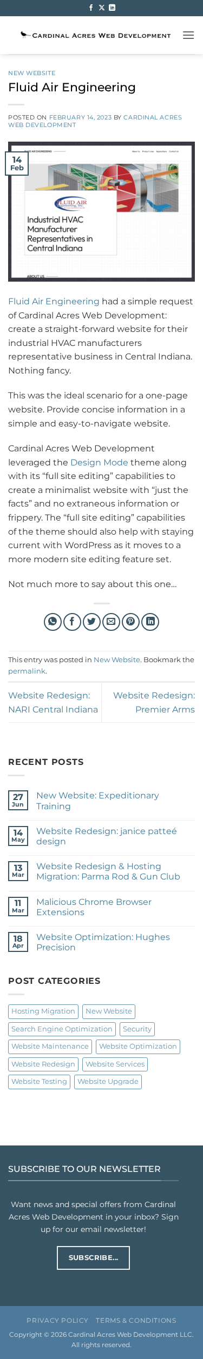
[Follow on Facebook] (91, 8)
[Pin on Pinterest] (131, 622)
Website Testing (39, 1081)
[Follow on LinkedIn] (112, 8)
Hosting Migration (43, 1011)
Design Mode (99, 462)
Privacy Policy (58, 1320)
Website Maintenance (50, 1046)
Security (137, 1029)
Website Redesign (43, 1064)
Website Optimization (138, 1046)
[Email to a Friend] (111, 622)
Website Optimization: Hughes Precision (103, 942)
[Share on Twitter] (92, 622)
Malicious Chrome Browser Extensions (94, 907)
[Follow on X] (102, 8)
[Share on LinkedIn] (150, 622)
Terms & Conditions (136, 1320)
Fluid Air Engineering (54, 301)
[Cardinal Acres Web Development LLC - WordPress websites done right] (95, 35)
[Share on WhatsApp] (53, 622)
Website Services (115, 1064)
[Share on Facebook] (72, 622)
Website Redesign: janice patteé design (106, 836)
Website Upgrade (108, 1081)
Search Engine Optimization (62, 1029)
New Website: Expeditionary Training (97, 800)
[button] (188, 35)
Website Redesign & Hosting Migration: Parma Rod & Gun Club (108, 871)
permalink (26, 671)
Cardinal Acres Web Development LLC (130, 1334)
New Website (31, 73)
